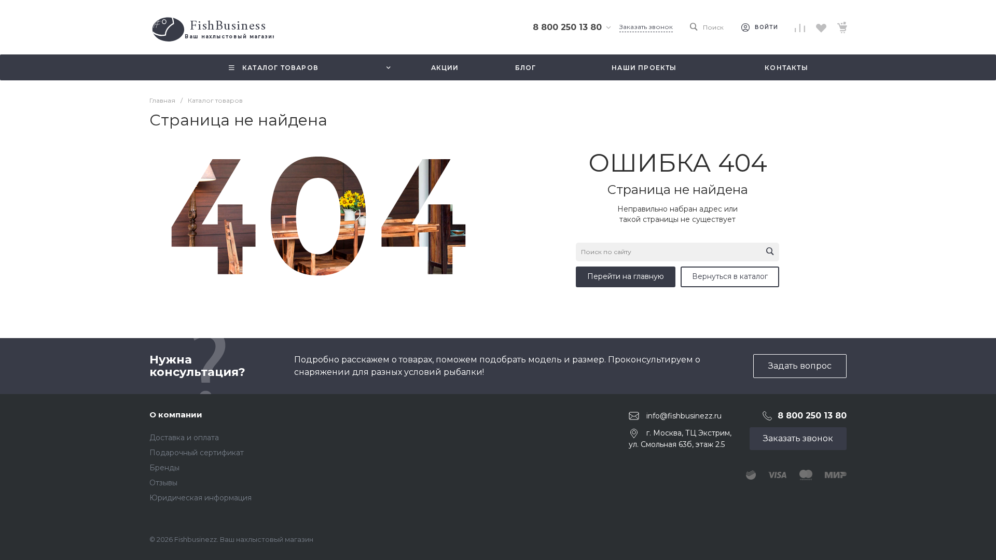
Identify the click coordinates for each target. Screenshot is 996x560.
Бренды (164, 467)
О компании (175, 414)
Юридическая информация (200, 497)
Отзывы (163, 482)
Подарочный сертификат (196, 452)
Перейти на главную (625, 276)
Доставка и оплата (184, 437)
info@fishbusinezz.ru (684, 416)
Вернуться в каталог (730, 276)
